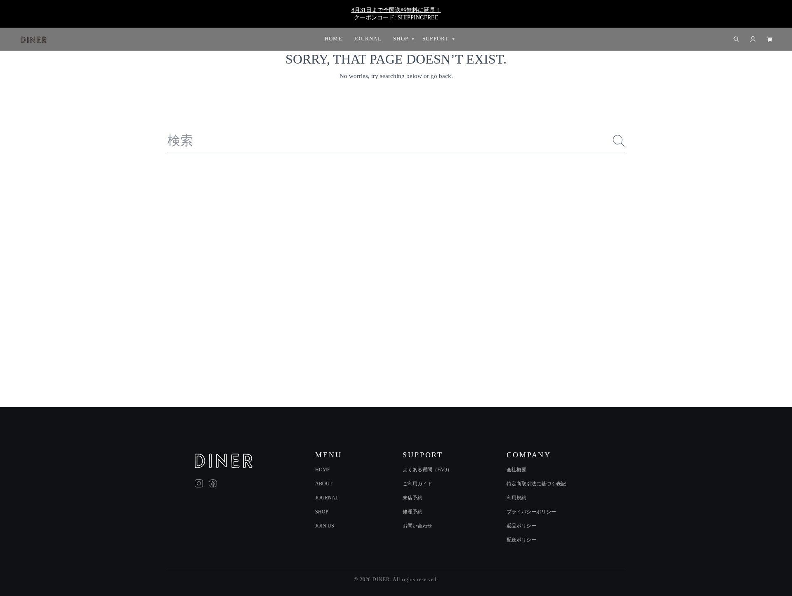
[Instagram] (199, 483)
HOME (322, 470)
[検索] (619, 141)
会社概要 (516, 470)
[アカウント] (752, 39)
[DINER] (223, 461)
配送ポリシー (521, 540)
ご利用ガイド (417, 484)
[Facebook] (213, 483)
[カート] (769, 39)
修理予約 (412, 512)
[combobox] (396, 141)
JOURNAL (326, 498)
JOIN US (324, 526)
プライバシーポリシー (531, 512)
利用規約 (516, 498)
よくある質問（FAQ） (427, 470)
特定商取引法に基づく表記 (536, 484)
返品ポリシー (521, 526)
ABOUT (323, 484)
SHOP (321, 512)
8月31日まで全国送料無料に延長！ (396, 10)
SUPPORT (435, 38)
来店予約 (412, 498)
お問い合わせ (417, 526)
